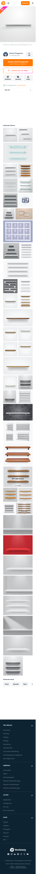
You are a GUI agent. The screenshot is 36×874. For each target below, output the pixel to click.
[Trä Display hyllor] (11, 673)
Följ (29, 55)
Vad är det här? (22, 85)
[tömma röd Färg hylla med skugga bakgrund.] (17, 709)
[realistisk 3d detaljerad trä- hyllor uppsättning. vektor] (17, 603)
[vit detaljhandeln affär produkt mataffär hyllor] (17, 581)
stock (7, 848)
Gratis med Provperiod (18, 63)
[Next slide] (28, 848)
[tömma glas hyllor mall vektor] (10, 229)
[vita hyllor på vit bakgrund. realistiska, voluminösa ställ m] (10, 214)
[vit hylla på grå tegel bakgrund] (17, 561)
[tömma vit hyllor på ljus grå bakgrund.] (10, 133)
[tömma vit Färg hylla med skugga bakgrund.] (17, 689)
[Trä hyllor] (17, 626)
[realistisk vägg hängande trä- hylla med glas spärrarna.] (11, 272)
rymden (16, 848)
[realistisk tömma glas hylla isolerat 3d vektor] (17, 166)
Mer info (7, 88)
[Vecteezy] (3, 3)
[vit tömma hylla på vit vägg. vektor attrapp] (10, 532)
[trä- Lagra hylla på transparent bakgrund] (10, 199)
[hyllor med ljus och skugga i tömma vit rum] (24, 257)
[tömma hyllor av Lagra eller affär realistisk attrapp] (9, 326)
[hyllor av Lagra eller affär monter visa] (17, 344)
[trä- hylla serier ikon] (10, 259)
